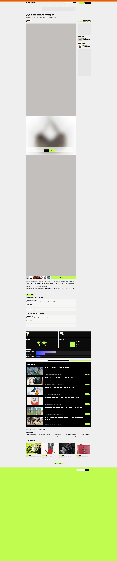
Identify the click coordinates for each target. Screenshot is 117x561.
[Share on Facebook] (87, 20)
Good (54, 5)
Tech (34, 5)
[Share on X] (89, 20)
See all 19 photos (30, 294)
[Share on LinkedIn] (85, 20)
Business (49, 5)
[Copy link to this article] (84, 20)
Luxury (57, 5)
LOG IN (46, 150)
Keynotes (67, 5)
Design (43, 5)
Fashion (61, 5)
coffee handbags (30, 283)
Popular (29, 5)
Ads (46, 5)
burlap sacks (40, 283)
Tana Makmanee (31, 20)
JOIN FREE (52, 150)
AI (32, 5)
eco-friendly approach (48, 288)
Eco (52, 5)
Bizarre (64, 5)
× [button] (90, 0)
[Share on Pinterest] (90, 20)
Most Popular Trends (42, 429)
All (26, 5)
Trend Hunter (27, 12)
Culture (40, 5)
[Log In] (78, 3)
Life (37, 5)
